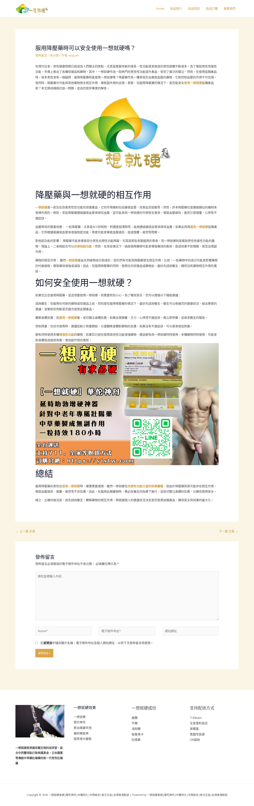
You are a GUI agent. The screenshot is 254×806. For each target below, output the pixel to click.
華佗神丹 (80, 722)
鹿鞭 (135, 718)
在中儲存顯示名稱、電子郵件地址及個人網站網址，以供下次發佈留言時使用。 (96, 643)
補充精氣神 (81, 733)
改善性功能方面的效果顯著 (145, 486)
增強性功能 (66, 335)
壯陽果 (136, 740)
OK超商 (195, 740)
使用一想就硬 (193, 83)
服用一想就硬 (199, 227)
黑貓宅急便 (197, 734)
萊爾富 (194, 729)
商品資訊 (194, 9)
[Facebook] (192, 747)
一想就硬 (41, 207)
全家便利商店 (199, 723)
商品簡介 (176, 9)
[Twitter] (197, 747)
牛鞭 (135, 723)
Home (160, 9)
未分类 (54, 55)
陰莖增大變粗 (82, 739)
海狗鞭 (136, 729)
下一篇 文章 (228, 531)
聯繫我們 (230, 9)
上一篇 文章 (25, 531)
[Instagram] (202, 747)
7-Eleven (196, 718)
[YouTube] (207, 747)
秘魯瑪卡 (138, 734)
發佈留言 (41, 55)
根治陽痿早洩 (82, 728)
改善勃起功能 (83, 246)
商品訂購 (212, 9)
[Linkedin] (212, 747)
